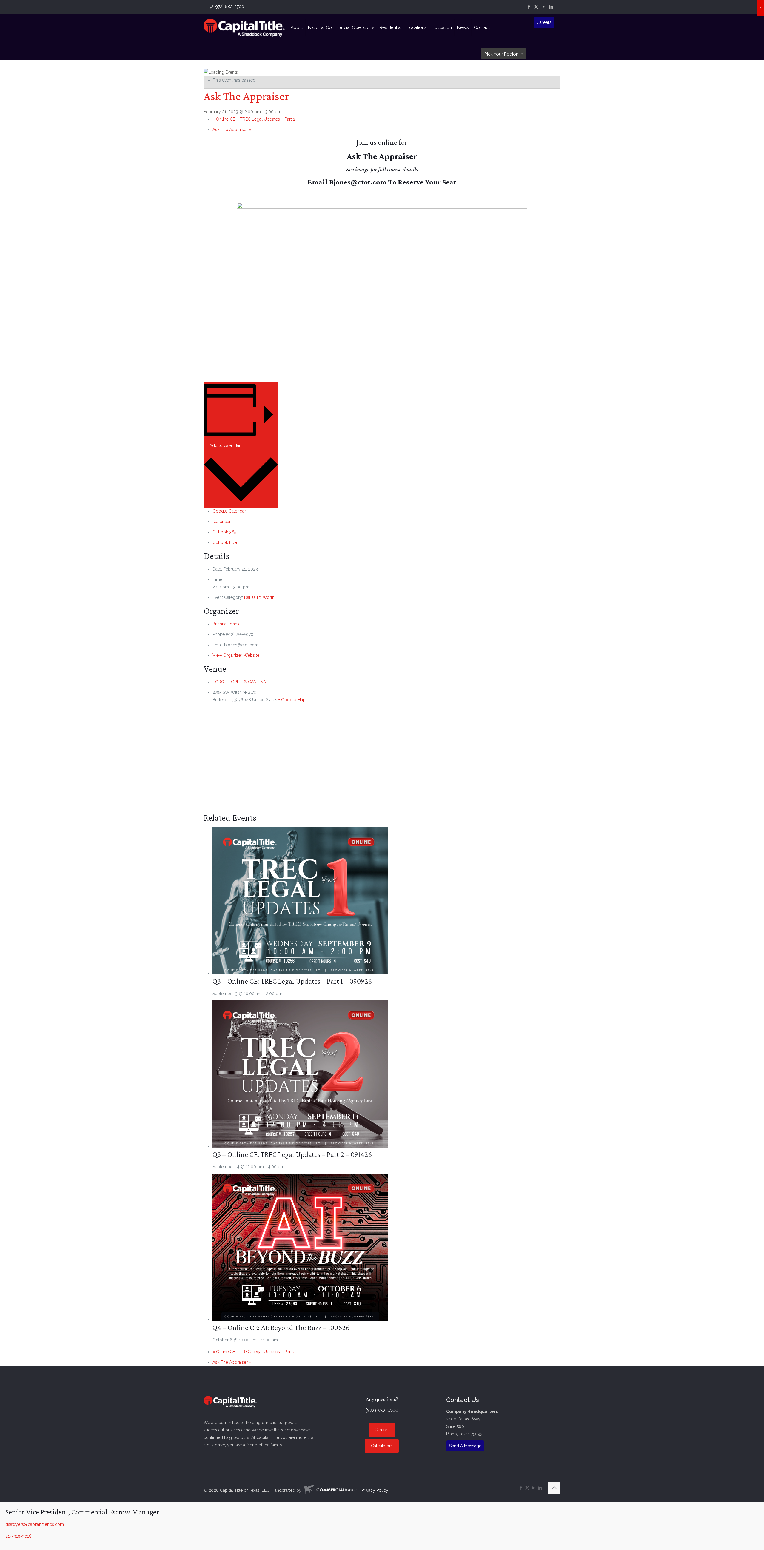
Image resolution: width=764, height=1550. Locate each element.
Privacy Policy (374, 1490)
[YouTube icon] (543, 7)
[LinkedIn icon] (551, 7)
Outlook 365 (224, 532)
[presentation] (300, 973)
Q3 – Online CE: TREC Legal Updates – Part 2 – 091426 (292, 1154)
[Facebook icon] (528, 7)
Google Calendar (229, 511)
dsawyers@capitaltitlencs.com (34, 1524)
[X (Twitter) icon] (536, 7)
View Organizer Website (235, 655)
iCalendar (221, 521)
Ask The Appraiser (231, 129)
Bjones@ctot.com (357, 182)
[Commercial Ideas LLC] (330, 1490)
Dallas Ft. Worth (259, 597)
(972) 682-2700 (229, 6)
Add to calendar (225, 445)
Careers (544, 22)
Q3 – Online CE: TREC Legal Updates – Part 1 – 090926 (292, 981)
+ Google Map (292, 699)
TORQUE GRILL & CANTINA (239, 681)
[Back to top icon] (554, 1488)
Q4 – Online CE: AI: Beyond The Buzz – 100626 (280, 1327)
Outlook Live (224, 542)
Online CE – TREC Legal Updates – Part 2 (253, 119)
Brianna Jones (225, 624)
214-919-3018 (18, 1536)
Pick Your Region (501, 53)
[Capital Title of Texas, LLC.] (244, 27)
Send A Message (465, 1445)
